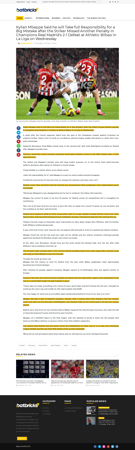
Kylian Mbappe (55, 345)
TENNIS (101, 417)
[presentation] (115, 355)
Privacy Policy (71, 411)
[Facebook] (113, 2)
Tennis (46, 408)
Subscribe (21, 438)
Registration (21, 2)
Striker (66, 345)
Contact (34, 2)
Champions (31, 345)
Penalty (74, 345)
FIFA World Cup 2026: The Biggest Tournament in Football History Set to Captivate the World (31, 382)
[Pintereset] (118, 2)
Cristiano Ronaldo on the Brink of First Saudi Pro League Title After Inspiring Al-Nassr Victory (102, 382)
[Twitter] (110, 2)
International (43, 18)
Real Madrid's (43, 345)
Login (28, 2)
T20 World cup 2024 (96, 18)
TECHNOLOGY (78, 18)
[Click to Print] (19, 155)
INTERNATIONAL (104, 407)
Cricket (46, 411)
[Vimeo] (115, 2)
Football (22, 345)
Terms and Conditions (74, 408)
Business (56, 18)
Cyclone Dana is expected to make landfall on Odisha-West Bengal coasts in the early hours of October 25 (108, 410)
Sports (28, 18)
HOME (19, 18)
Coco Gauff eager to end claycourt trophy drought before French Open (106, 421)
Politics (66, 18)
